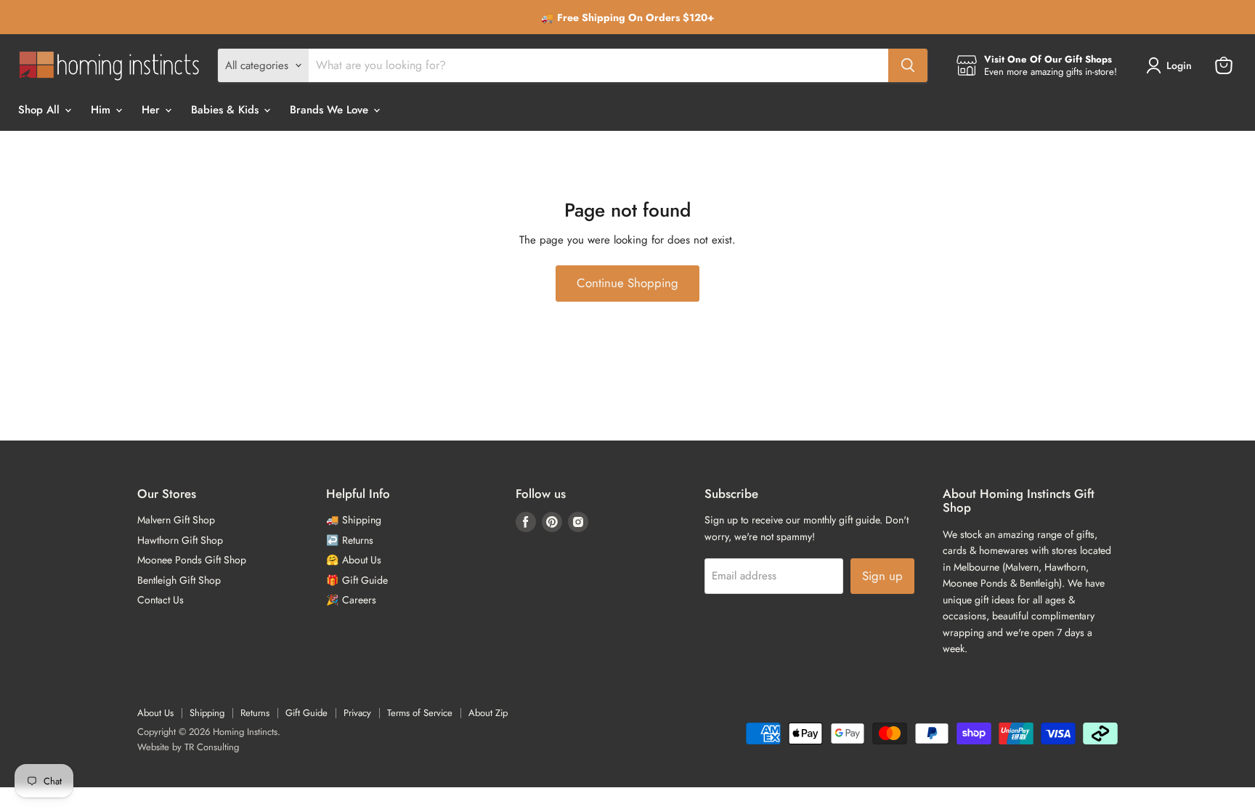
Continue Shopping (627, 283)
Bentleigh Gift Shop (179, 580)
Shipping (207, 713)
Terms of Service (419, 713)
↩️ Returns (349, 540)
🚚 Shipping (353, 519)
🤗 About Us (353, 559)
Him (102, 110)
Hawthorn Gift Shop (180, 540)
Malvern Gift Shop (176, 519)
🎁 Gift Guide (357, 580)
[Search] (907, 65)
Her (152, 110)
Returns (254, 713)
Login (1179, 65)
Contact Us (160, 599)
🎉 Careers (351, 599)
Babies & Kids (226, 110)
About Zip (488, 713)
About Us (155, 713)
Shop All (40, 110)
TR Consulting (211, 747)
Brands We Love (331, 110)
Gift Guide (306, 713)
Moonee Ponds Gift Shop (191, 559)
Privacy (357, 713)
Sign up (882, 575)
